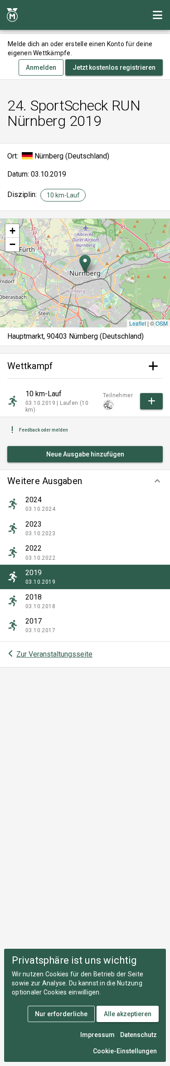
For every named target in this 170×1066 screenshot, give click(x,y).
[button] (85, 481)
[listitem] (85, 504)
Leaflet (137, 323)
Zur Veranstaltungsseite (54, 654)
